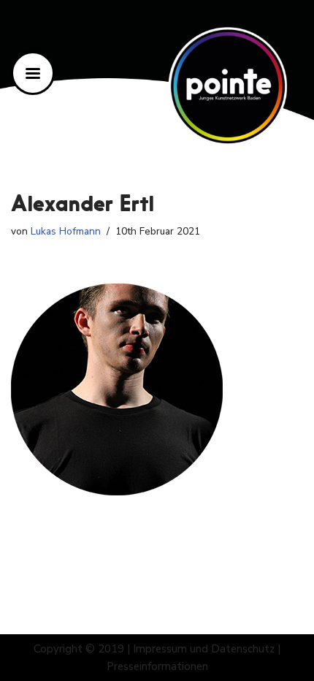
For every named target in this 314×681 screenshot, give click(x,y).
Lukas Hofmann (66, 231)
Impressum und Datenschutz (204, 649)
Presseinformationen (157, 666)
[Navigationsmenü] (33, 73)
